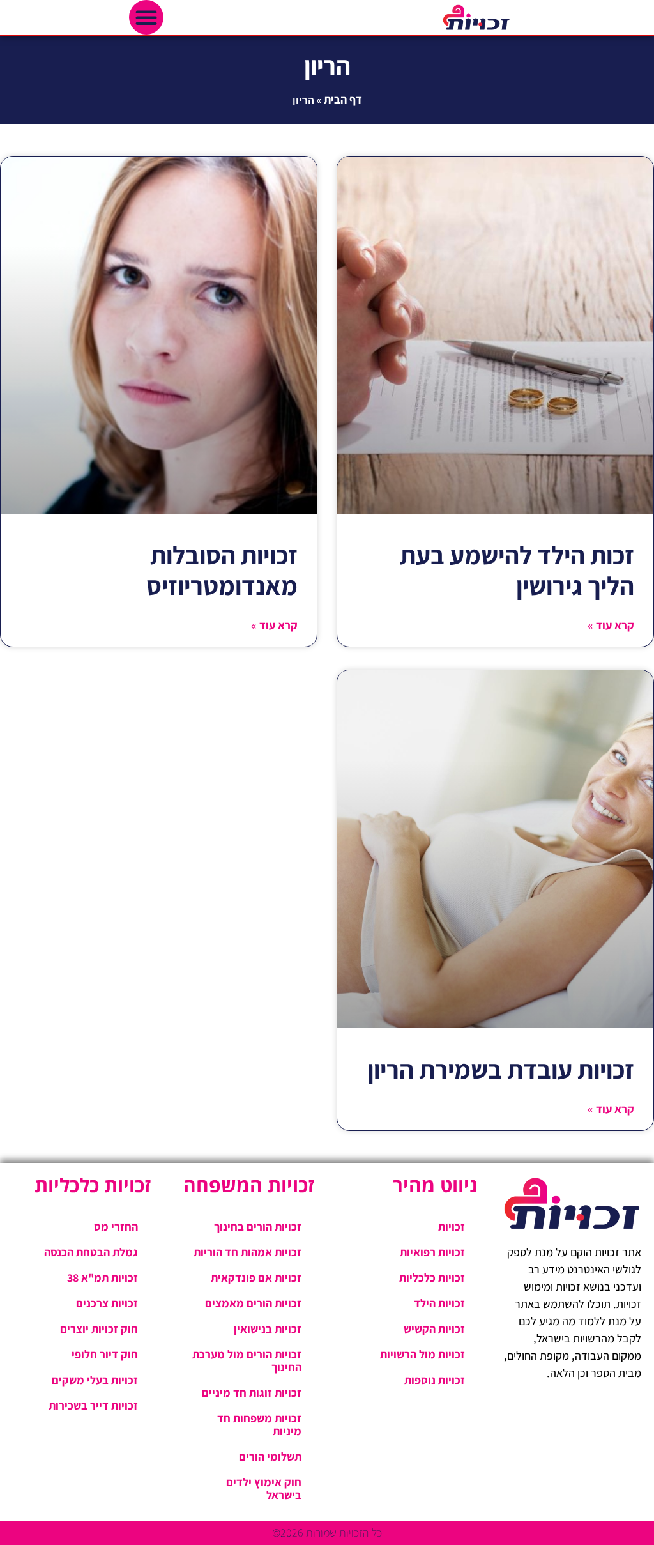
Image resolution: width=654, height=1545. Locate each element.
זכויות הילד (439, 1303)
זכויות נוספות (434, 1379)
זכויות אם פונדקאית (256, 1277)
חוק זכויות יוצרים (99, 1328)
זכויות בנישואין (267, 1328)
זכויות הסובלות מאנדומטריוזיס (222, 570)
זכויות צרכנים (107, 1303)
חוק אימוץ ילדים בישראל (263, 1488)
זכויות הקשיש (434, 1328)
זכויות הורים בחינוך (257, 1226)
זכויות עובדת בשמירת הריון (500, 1069)
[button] (146, 17)
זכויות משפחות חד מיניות (259, 1424)
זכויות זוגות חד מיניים (251, 1392)
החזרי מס (116, 1226)
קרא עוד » (611, 625)
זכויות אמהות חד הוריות (247, 1252)
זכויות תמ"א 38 (102, 1277)
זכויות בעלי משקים (95, 1379)
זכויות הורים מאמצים (253, 1303)
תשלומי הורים (270, 1456)
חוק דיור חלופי (105, 1354)
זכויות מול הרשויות (422, 1354)
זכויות (451, 1226)
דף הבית (343, 99)
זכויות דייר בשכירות (93, 1405)
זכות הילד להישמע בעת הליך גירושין (517, 570)
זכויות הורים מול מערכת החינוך (246, 1360)
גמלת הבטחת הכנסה (91, 1252)
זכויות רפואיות (432, 1252)
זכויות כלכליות (432, 1277)
